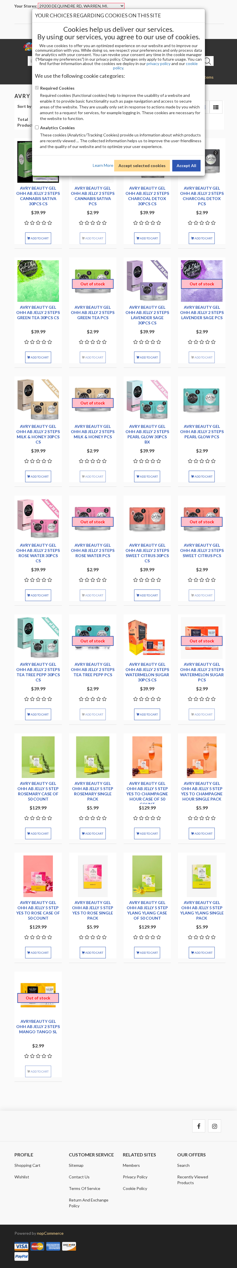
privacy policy (159, 63)
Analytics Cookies (57, 127)
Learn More (103, 164)
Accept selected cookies (142, 165)
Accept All (186, 165)
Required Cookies (57, 88)
